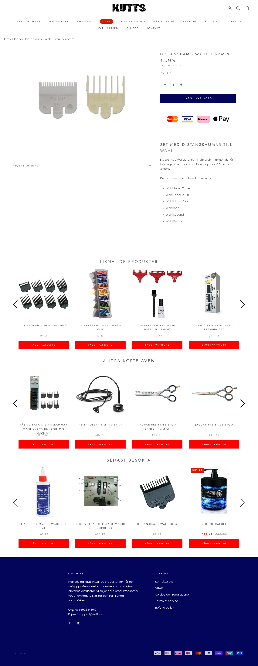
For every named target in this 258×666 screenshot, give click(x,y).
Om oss (133, 28)
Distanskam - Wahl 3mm (157, 524)
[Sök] (238, 8)
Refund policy (164, 608)
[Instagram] (78, 622)
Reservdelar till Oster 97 (100, 424)
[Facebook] (69, 622)
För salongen (133, 21)
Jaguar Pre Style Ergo (214, 424)
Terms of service (166, 601)
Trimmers (84, 21)
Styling (211, 21)
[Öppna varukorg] (247, 8)
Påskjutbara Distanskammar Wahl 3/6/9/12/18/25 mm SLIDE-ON (43, 429)
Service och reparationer (172, 594)
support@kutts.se (91, 614)
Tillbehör (233, 21)
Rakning (190, 21)
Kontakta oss (164, 581)
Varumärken (108, 28)
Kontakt (153, 28)
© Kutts (21, 653)
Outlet (106, 22)
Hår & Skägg (164, 21)
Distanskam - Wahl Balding (43, 325)
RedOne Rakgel (214, 524)
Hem (6, 39)
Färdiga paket (29, 21)
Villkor (159, 588)
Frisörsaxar (59, 21)
